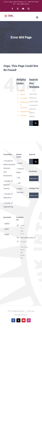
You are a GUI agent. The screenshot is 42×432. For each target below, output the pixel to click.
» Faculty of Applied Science (8, 185)
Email (19, 163)
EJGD (6, 229)
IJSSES (7, 223)
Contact (23, 115)
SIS (19, 183)
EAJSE (7, 234)
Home (22, 90)
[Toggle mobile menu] (37, 17)
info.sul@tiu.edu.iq (23, 4)
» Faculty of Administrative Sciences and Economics (9, 168)
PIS (19, 178)
